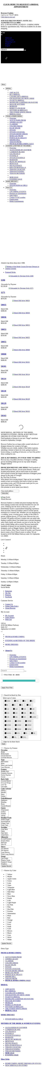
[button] (8, 88)
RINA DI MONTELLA (13, 1045)
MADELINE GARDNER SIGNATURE (19, 999)
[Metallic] (3, 793)
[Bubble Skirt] (7, 771)
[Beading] (6, 802)
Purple (9, 898)
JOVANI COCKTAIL (13, 969)
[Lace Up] (6, 785)
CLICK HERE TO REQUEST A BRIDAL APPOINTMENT (21, 5)
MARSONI (9, 1037)
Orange (9, 920)
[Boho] (6, 764)
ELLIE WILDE (10, 965)
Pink (9, 907)
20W (29, 721)
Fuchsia (10, 911)
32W (29, 729)
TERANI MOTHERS (12, 1051)
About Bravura (10, 608)
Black (9, 933)
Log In (7, 46)
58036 (3, 317)
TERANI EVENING (12, 1049)
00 (17, 701)
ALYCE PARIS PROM (13, 957)
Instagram (8, 591)
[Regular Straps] (6, 860)
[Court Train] (5, 825)
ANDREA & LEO (11, 959)
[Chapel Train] (5, 823)
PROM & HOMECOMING (15, 637)
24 (25, 713)
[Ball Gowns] (6, 762)
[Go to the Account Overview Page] (1, 34)
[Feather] (5, 814)
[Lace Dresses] (6, 767)
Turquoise (10, 887)
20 (8, 713)
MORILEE (9, 1003)
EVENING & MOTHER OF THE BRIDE (20, 640)
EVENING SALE (11, 1055)
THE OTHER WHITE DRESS (16, 1009)
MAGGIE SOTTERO (13, 1001)
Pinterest (8, 595)
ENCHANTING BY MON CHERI (17, 995)
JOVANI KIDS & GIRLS (14, 1019)
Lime (9, 883)
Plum (9, 916)
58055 (3, 342)
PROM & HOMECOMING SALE (18, 980)
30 (16, 717)
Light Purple (11, 903)
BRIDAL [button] (4, 985)
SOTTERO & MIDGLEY (14, 1007)
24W (19, 725)
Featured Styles (10, 272)
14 (16, 709)
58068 (3, 354)
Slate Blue (10, 892)
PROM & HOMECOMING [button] (11, 953)
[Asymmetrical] (5, 822)
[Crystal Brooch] (6, 806)
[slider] (37, 680)
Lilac (9, 900)
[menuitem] (23, 38)
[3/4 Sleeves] (7, 851)
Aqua (9, 885)
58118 (3, 391)
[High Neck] (6, 833)
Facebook (8, 597)
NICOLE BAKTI (11, 1043)
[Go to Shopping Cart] (2, 32)
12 (8, 709)
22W (9, 725)
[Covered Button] (6, 781)
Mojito (9, 876)
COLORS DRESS (11, 963)
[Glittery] (3, 791)
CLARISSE (9, 961)
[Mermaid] (6, 843)
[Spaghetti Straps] (6, 862)
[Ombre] (3, 796)
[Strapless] (6, 864)
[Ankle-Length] (5, 820)
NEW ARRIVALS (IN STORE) (16, 1065)
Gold (9, 929)
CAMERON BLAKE (12, 1029)
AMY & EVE (10, 989)
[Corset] (7, 777)
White (9, 939)
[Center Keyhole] (7, 775)
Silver (9, 937)
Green (9, 881)
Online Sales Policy (12, 606)
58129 (3, 403)
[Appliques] (6, 800)
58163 (3, 415)
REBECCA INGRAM (13, 1005)
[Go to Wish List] (4, 32)
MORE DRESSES (11, 644)
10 (30, 705)
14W (34, 717)
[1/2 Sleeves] (7, 849)
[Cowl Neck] (6, 829)
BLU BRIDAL (10, 991)
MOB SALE (9, 1053)
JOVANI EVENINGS (13, 1035)
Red (8, 918)
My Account (9, 40)
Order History (10, 617)
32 (25, 717)
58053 (3, 329)
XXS (9, 733)
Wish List (8, 38)
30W (19, 729)
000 (8, 701)
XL (15, 737)
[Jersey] (5, 816)
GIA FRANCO (10, 1031)
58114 (3, 379)
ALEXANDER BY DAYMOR (16, 1028)
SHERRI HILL (10, 976)
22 (16, 713)
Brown (9, 931)
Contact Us (9, 604)
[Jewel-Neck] (6, 835)
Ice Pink (10, 905)
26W (29, 725)
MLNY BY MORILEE (13, 1039)
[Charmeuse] (5, 810)
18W (19, 721)
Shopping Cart (10, 42)
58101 (3, 366)
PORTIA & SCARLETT (13, 975)
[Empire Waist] (6, 841)
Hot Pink (10, 909)
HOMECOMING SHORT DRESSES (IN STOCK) (23, 1063)
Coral (9, 922)
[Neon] (3, 794)
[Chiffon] (5, 812)
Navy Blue (11, 896)
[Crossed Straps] (6, 783)
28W (9, 729)
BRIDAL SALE (11, 1010)
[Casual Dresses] (9, 756)
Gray (9, 935)
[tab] (23, 651)
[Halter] (6, 831)
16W (9, 721)
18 (33, 709)
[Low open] (6, 787)
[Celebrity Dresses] (7, 773)
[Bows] (6, 804)
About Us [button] (8, 651)
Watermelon (11, 913)
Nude (9, 926)
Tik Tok (8, 593)
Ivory (9, 924)
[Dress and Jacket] (6, 765)
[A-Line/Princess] (6, 839)
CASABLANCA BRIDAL (14, 993)
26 (33, 713)
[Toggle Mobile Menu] (2, 631)
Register (8, 44)
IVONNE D (9, 1033)
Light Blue (11, 890)
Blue (9, 894)
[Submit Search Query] (25, 671)
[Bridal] (9, 752)
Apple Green (11, 879)
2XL (24, 737)
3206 (3, 280)
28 (8, 717)
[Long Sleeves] (7, 852)
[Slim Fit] (6, 845)
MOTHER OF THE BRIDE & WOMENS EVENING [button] (20, 1023)
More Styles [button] (5, 1059)
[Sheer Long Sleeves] (7, 854)
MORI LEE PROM (12, 973)
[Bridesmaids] (9, 754)
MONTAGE (9, 1041)
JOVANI (8, 967)
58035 (3, 305)
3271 (3, 292)
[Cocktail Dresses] (9, 758)
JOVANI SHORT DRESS (14, 971)
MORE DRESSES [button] (8, 1015)
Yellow (9, 874)
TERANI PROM (11, 978)
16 (25, 709)
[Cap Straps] (6, 858)
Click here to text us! (8, 17)
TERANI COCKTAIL (13, 1047)
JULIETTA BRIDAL (12, 997)
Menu (3, 84)
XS (18, 733)
